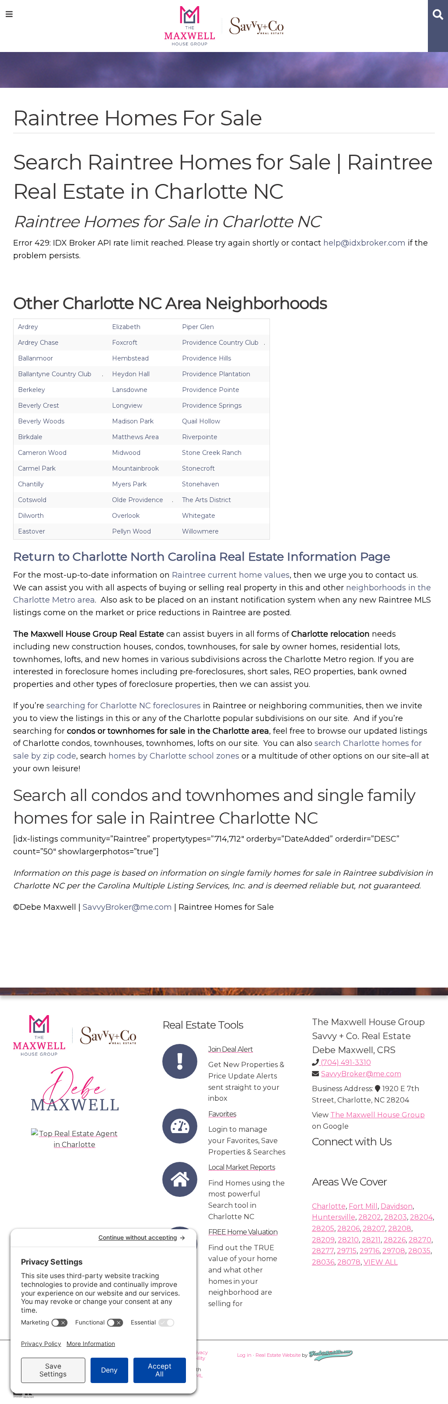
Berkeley (31, 390)
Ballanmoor (35, 358)
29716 (369, 1251)
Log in (244, 1355)
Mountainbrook (135, 468)
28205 (323, 1228)
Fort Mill (363, 1206)
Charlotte (329, 1206)
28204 (421, 1217)
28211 (371, 1240)
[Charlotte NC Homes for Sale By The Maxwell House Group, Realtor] (224, 24)
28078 (348, 1262)
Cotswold (32, 500)
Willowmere (200, 531)
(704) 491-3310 (345, 1062)
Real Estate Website (278, 1355)
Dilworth (31, 516)
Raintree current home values (231, 575)
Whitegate (198, 516)
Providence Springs (212, 405)
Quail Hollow (201, 421)
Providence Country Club (220, 343)
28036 (323, 1262)
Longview (127, 405)
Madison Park (133, 421)
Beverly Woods (41, 421)
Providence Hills (206, 358)
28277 (323, 1251)
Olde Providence (137, 500)
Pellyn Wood (131, 531)
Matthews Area (135, 437)
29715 (347, 1251)
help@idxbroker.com (364, 243)
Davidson (397, 1206)
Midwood (126, 453)
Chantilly (31, 484)
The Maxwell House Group (377, 1115)
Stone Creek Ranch (212, 453)
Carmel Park (37, 468)
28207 (374, 1228)
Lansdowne (129, 390)
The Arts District (206, 500)
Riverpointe (199, 437)
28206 (348, 1228)
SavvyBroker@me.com (127, 907)
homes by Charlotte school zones (173, 756)
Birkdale (30, 437)
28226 (395, 1240)
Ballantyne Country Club (54, 374)
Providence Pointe (210, 390)
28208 (399, 1228)
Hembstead (130, 358)
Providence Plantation (216, 374)
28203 (395, 1217)
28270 (420, 1240)
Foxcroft (124, 343)
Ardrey (28, 327)
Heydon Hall (131, 374)
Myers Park (129, 484)
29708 (393, 1251)
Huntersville (333, 1217)
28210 (348, 1240)
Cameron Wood (42, 453)
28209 (323, 1240)
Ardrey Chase (38, 343)
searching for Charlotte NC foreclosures (123, 706)
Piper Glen (198, 327)
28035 (419, 1251)
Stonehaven (200, 484)
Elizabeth (126, 327)
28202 (369, 1217)
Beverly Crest (38, 405)
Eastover (31, 531)
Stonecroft (198, 468)
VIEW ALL (381, 1262)
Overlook (126, 516)
